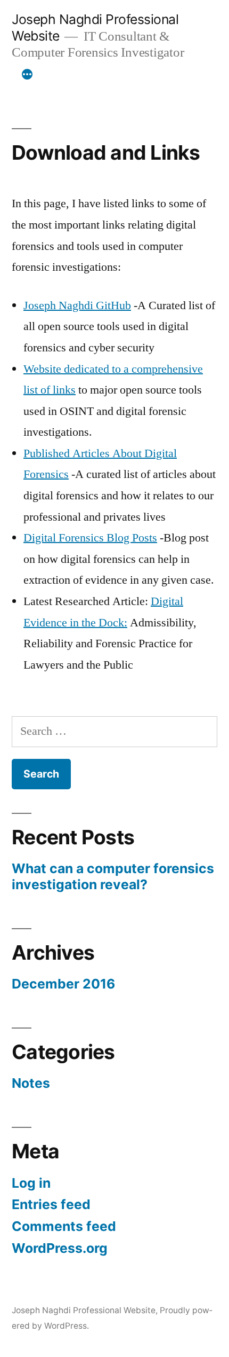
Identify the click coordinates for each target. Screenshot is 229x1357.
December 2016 (63, 984)
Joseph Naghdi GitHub (77, 305)
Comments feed (64, 1226)
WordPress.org (60, 1248)
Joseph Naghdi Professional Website (84, 1310)
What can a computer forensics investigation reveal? (113, 876)
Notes (31, 1083)
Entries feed (51, 1204)
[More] (27, 74)
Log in (31, 1183)
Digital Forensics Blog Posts (90, 537)
